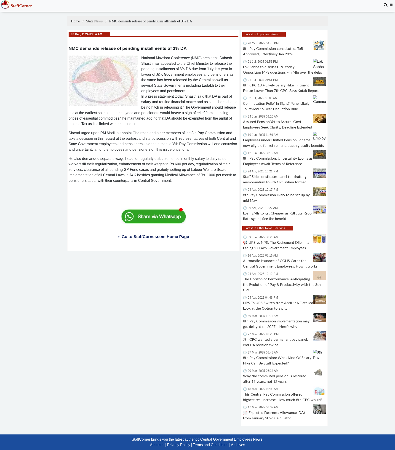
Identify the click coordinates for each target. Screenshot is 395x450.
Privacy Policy (178, 445)
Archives (238, 445)
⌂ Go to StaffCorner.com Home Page (153, 236)
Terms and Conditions (210, 445)
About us (157, 445)
